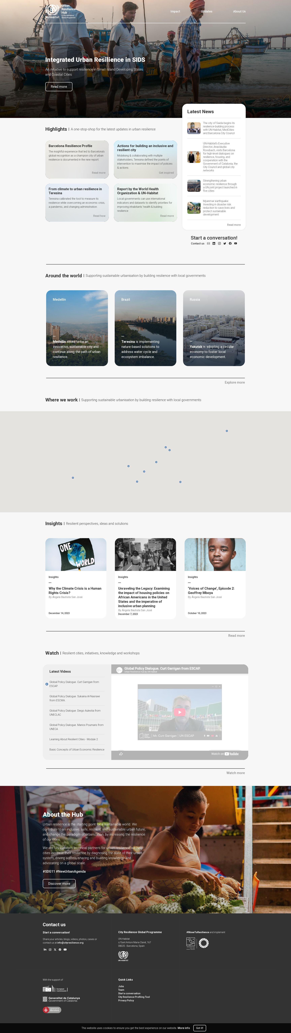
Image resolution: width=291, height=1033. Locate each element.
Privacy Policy (126, 1000)
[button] (170, 450)
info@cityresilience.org (70, 942)
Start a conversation (129, 993)
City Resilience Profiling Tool (134, 997)
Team (121, 990)
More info (184, 1028)
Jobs (121, 986)
